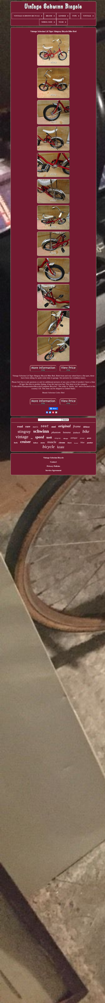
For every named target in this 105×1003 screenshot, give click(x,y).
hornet (76, 443)
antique (74, 438)
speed (39, 437)
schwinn (41, 431)
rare (27, 426)
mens (43, 443)
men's (35, 426)
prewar (82, 438)
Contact (53, 462)
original (64, 426)
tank (49, 437)
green (89, 438)
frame (77, 426)
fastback (76, 433)
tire (32, 438)
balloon (35, 443)
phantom (55, 432)
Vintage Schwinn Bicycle (53, 458)
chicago (65, 438)
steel (53, 426)
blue (83, 442)
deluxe (86, 426)
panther (90, 443)
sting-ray (58, 438)
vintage (22, 436)
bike (85, 431)
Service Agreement (53, 470)
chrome (62, 443)
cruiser (25, 442)
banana (67, 432)
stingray (24, 431)
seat (45, 426)
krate (60, 447)
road (20, 426)
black (70, 443)
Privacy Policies (53, 466)
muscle (51, 442)
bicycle (49, 446)
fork (16, 443)
